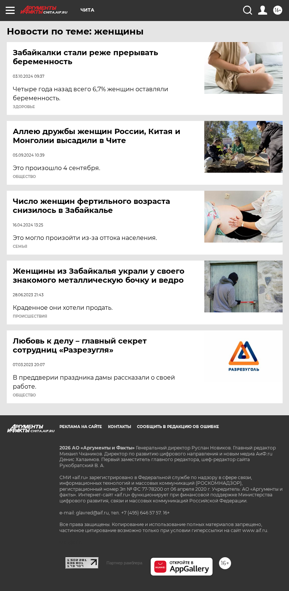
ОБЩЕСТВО (24, 177)
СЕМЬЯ (20, 247)
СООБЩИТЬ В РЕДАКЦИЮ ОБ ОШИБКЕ (178, 426)
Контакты (119, 426)
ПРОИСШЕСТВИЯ (30, 316)
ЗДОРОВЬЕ (24, 107)
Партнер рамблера (124, 563)
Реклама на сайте (80, 426)
